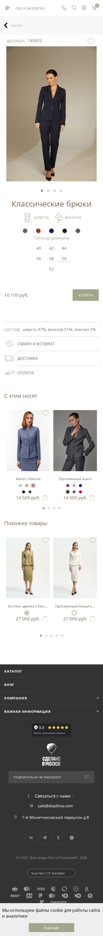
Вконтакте (31, 837)
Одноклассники (58, 837)
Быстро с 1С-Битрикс (48, 873)
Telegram (44, 837)
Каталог (13, 671)
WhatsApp (71, 837)
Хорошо (51, 927)
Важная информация (27, 711)
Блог (9, 684)
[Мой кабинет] (84, 8)
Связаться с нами (53, 796)
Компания (15, 698)
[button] (42, 190)
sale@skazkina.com (55, 805)
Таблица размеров (51, 238)
